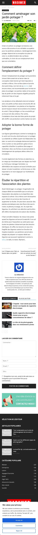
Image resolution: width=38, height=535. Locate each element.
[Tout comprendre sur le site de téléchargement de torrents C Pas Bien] (7, 432)
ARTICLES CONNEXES (9, 298)
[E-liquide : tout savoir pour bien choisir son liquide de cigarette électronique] (7, 306)
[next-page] (6, 332)
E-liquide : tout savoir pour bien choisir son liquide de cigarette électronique (24, 306)
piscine (25, 86)
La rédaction (7, 20)
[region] (19, 518)
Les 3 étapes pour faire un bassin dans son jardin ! (10, 252)
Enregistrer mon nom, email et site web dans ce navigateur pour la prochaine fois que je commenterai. (18, 378)
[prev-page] (3, 332)
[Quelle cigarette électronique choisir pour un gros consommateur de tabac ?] (7, 315)
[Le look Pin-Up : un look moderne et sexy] (7, 451)
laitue (4, 240)
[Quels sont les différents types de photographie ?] (7, 442)
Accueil (4, 7)
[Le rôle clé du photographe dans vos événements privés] (7, 324)
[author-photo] (19, 272)
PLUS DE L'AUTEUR (24, 298)
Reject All (19, 531)
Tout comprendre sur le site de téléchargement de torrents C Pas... (23, 432)
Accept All (19, 520)
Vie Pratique (11, 7)
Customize (19, 525)
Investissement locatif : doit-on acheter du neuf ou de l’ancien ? (28, 253)
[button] (3, 2)
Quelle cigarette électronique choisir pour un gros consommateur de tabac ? (24, 315)
